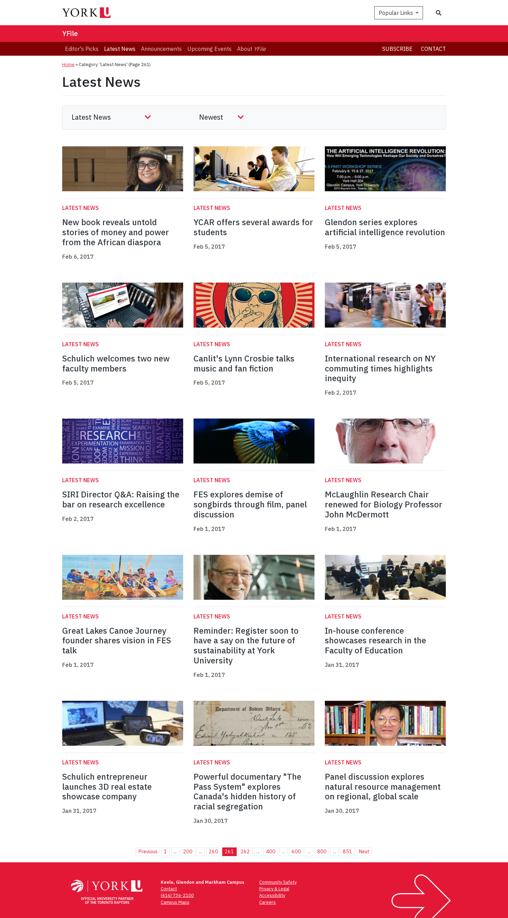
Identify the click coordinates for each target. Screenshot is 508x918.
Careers (267, 902)
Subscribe (397, 48)
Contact (433, 48)
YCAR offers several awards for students (253, 227)
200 (187, 851)
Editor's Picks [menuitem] (81, 48)
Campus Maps (175, 902)
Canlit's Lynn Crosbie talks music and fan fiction (244, 363)
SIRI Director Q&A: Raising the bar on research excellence (120, 499)
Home (68, 64)
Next (364, 851)
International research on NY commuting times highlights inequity (380, 368)
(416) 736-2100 (177, 895)
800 (322, 851)
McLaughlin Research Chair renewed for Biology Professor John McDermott (383, 504)
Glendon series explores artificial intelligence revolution (385, 227)
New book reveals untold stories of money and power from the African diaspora (115, 232)
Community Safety (278, 882)
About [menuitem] (251, 48)
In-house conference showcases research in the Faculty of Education (375, 640)
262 (245, 851)
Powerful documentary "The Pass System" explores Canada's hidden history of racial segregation (247, 791)
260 (213, 851)
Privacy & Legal (274, 889)
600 (296, 851)
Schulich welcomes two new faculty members (116, 363)
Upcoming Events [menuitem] (209, 48)
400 (270, 851)
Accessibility (272, 895)
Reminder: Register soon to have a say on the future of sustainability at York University (246, 645)
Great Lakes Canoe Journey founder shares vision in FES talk (116, 640)
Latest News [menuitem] (119, 48)
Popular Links (396, 12)
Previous (148, 851)
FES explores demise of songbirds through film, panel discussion (250, 504)
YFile (70, 33)
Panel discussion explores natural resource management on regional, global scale (383, 786)
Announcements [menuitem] (161, 48)
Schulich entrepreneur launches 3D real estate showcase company (107, 786)
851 (347, 851)
